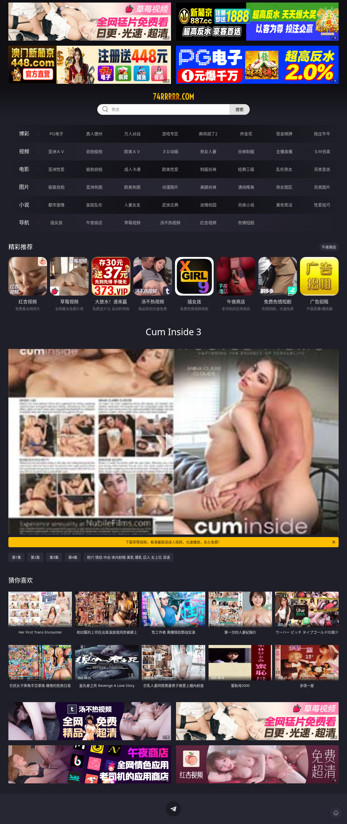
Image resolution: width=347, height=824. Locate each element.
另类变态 (322, 169)
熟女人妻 (208, 151)
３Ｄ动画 (170, 151)
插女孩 (56, 222)
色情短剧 (246, 222)
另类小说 (246, 205)
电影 (24, 169)
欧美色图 (132, 187)
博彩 (24, 133)
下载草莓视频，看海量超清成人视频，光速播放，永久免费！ (173, 542)
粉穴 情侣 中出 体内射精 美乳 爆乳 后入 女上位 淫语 (128, 557)
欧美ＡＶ (132, 151)
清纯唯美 (246, 187)
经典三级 (246, 169)
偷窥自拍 (56, 187)
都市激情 (56, 205)
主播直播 (284, 151)
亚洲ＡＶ (56, 151)
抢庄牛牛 (322, 134)
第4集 (72, 557)
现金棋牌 (284, 134)
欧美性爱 (170, 169)
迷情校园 (208, 205)
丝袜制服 (246, 151)
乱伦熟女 (284, 169)
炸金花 (246, 134)
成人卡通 (132, 169)
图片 (24, 187)
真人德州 (94, 134)
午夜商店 (94, 222)
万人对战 (132, 134)
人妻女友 (132, 205)
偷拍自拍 (94, 169)
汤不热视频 (170, 222)
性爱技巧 (322, 205)
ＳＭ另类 (322, 151)
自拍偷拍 (94, 151)
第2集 (35, 557)
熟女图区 (284, 187)
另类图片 (322, 187)
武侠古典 (170, 205)
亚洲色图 (94, 187)
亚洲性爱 (56, 169)
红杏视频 (208, 222)
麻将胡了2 (208, 134)
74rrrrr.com (173, 96)
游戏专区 (170, 134)
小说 (24, 204)
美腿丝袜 (208, 187)
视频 (24, 151)
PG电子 (56, 134)
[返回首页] (336, 813)
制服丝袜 (208, 169)
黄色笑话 (284, 205)
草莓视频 (132, 222)
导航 (24, 222)
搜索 (239, 109)
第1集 (16, 557)
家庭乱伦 (94, 205)
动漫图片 (170, 187)
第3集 (54, 557)
